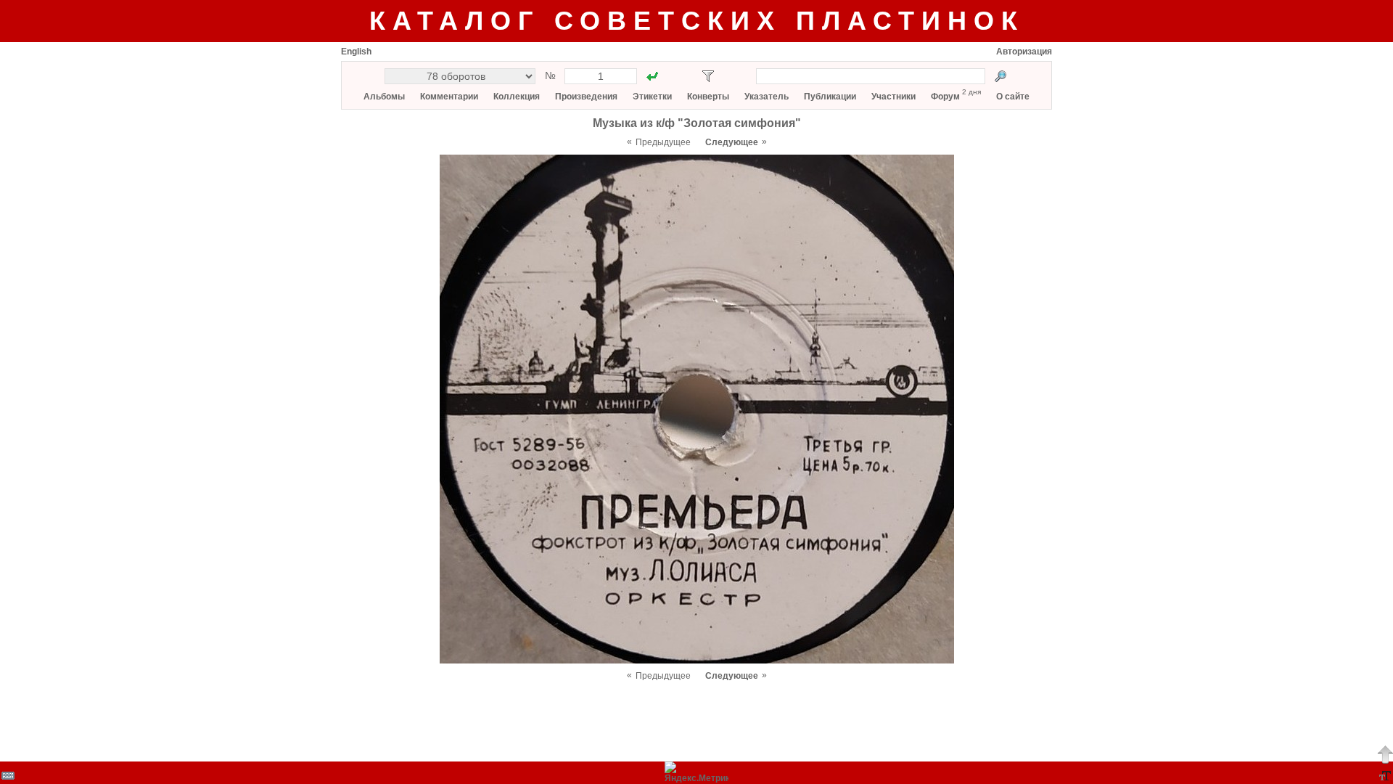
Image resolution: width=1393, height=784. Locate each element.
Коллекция (516, 96)
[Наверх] (1385, 754)
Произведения (586, 96)
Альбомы (384, 96)
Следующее (731, 142)
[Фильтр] (708, 76)
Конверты (708, 96)
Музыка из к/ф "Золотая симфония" (697, 123)
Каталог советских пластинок (696, 21)
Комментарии (449, 96)
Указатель (766, 96)
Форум (945, 96)
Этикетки (652, 96)
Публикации (830, 96)
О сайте (1013, 96)
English (356, 51)
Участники (893, 96)
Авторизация (1024, 51)
